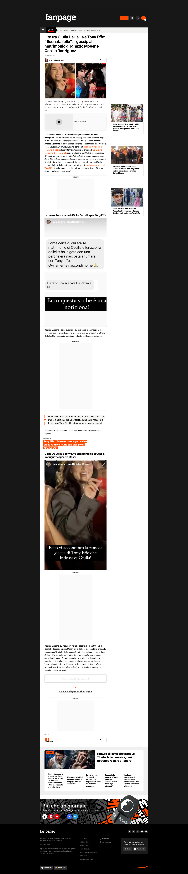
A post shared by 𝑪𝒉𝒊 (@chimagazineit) (75, 679)
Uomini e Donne (76, 30)
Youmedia (83, 838)
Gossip (51, 30)
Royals (66, 30)
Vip (61, 30)
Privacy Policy (85, 845)
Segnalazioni (84, 842)
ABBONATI (123, 18)
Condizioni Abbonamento (88, 852)
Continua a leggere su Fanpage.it (75, 691)
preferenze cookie (86, 859)
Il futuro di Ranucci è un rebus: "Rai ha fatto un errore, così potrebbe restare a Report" (116, 757)
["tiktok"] (44, 816)
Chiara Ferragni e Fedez (92, 30)
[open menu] (43, 30)
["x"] (63, 816)
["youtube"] (57, 816)
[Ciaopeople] (142, 868)
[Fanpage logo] (60, 17)
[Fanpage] (47, 831)
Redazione (83, 856)
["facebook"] (69, 816)
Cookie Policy (85, 849)
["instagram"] (50, 816)
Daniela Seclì (59, 60)
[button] (105, 60)
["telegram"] (75, 816)
